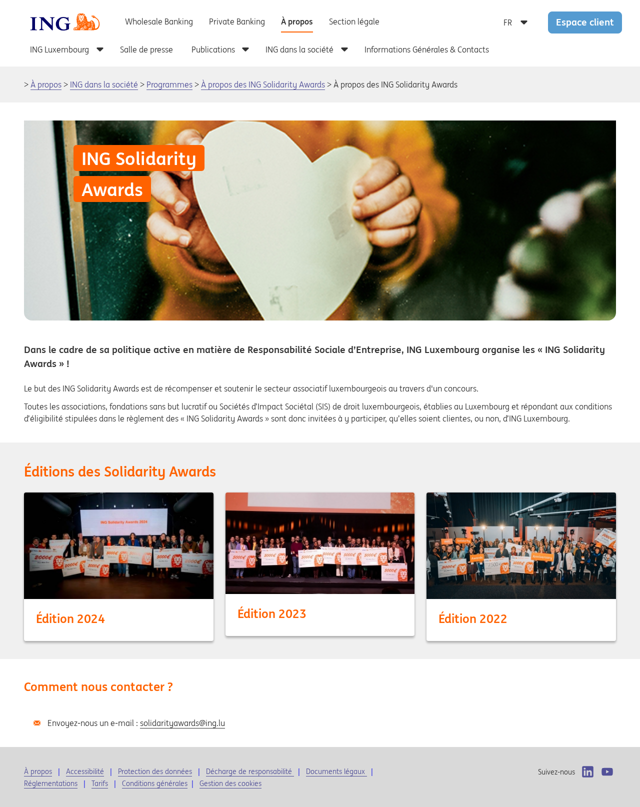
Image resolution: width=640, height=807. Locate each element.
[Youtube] (607, 771)
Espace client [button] (585, 22)
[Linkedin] (587, 771)
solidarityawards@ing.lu (182, 723)
